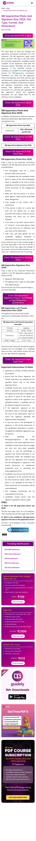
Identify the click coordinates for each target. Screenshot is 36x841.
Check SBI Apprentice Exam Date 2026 (18, 360)
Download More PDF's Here (18, 35)
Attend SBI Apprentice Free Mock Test (18, 152)
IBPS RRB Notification (12, 549)
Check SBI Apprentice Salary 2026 (18, 103)
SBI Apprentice (18, 73)
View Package (18, 602)
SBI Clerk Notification (12, 567)
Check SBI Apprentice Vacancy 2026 (18, 258)
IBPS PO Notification (12, 563)
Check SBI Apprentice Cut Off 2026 (18, 138)
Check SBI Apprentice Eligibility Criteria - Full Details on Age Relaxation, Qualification (18, 299)
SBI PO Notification (11, 558)
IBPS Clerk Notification (13, 554)
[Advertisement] (15, 819)
